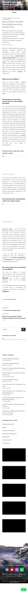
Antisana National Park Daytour (10, 358)
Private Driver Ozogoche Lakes (10, 363)
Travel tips (5, 443)
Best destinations (11, 299)
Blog (3, 427)
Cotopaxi (19, 71)
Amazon (23, 135)
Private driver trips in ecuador (12, 3)
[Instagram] (17, 570)
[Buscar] (23, 329)
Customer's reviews (7, 430)
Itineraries (5, 437)
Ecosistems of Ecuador (8, 433)
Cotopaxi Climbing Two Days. (10, 379)
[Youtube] (12, 570)
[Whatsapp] (22, 570)
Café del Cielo (7, 229)
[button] (23, 589)
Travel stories (6, 440)
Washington (6, 19)
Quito (3, 61)
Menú (14, 12)
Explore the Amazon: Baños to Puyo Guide (13, 368)
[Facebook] (7, 570)
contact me (5, 291)
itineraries (5, 278)
